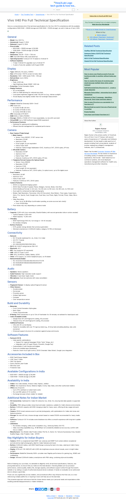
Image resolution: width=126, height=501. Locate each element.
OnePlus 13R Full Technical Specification (98, 51)
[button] (53, 9)
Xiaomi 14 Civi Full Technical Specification (98, 61)
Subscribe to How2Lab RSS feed (101, 16)
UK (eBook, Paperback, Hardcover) (102, 39)
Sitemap (60, 496)
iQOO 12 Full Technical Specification (96, 58)
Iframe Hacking (89, 112)
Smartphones (40, 14)
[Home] (48, 10)
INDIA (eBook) (102, 35)
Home (17, 14)
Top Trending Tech (27, 14)
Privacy (77, 496)
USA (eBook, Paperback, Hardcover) (101, 37)
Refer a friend (50, 496)
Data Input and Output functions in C (97, 114)
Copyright (51, 498)
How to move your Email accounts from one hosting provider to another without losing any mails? (100, 76)
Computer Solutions (104, 151)
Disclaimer (69, 496)
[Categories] (50, 10)
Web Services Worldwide (100, 24)
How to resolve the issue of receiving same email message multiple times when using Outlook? (99, 83)
